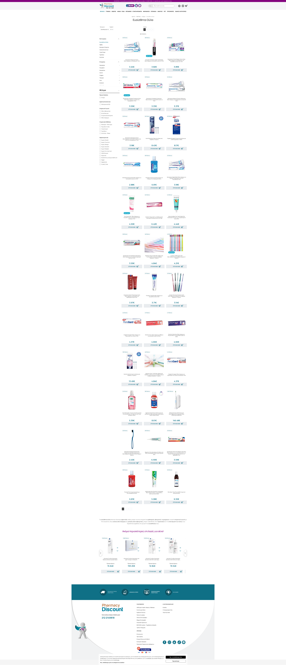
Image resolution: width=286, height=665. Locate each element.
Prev (101, 553)
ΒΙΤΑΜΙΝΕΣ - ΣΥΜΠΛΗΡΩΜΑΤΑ (134, 11)
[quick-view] (117, 547)
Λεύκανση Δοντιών (104, 49)
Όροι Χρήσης (140, 636)
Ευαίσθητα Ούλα (104, 42)
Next (185, 553)
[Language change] (177, 4)
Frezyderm (110, 68)
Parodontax (110, 70)
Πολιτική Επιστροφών (142, 617)
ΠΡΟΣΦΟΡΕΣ (170, 11)
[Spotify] (183, 642)
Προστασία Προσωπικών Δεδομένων (145, 644)
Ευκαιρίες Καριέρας (141, 641)
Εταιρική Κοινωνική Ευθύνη (143, 639)
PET (165, 11)
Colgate (110, 75)
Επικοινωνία (140, 634)
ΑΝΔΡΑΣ (114, 11)
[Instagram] (169, 642)
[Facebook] (164, 642)
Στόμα (143, 16)
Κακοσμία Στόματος (104, 47)
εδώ (118, 660)
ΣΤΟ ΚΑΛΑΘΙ (131, 70)
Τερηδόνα (102, 54)
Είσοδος (165, 607)
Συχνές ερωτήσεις (141, 610)
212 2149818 (108, 617)
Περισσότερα (175, 661)
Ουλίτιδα (102, 57)
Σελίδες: (145, 27)
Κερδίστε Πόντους (141, 612)
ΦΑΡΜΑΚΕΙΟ (146, 11)
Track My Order (166, 612)
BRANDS (102, 11)
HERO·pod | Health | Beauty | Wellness (145, 607)
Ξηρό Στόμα (102, 52)
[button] (155, 6)
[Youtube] (174, 642)
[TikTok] (179, 642)
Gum (110, 80)
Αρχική (133, 16)
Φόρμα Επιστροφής (141, 620)
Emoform (110, 83)
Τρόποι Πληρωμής (141, 627)
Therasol (110, 78)
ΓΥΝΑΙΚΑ (108, 11)
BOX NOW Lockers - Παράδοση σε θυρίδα (146, 625)
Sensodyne (110, 65)
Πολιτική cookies (141, 615)
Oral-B (110, 72)
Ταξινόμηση (102, 27)
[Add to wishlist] (117, 551)
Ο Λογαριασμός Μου (167, 610)
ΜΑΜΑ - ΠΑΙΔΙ (121, 11)
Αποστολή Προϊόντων (142, 622)
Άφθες (101, 44)
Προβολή (111, 27)
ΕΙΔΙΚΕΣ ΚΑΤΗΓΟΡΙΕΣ (180, 11)
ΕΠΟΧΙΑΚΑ (153, 11)
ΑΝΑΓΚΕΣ (160, 11)
